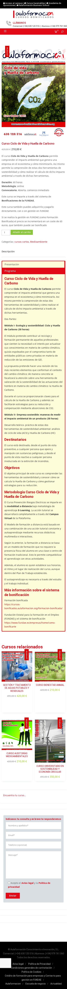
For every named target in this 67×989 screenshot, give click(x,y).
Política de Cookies (31, 972)
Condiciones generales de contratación (31, 967)
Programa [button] (10, 271)
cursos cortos (21, 241)
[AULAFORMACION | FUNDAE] (33, 14)
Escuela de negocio (36, 983)
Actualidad (56, 983)
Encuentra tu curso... (14, 795)
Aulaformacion (13, 983)
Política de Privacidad (39, 964)
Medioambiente (38, 241)
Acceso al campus (14, 3)
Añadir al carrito (22, 232)
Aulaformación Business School (34, 5)
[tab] (8, 251)
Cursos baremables (36, 3)
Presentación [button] (12, 264)
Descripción (8, 251)
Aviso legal (27, 882)
